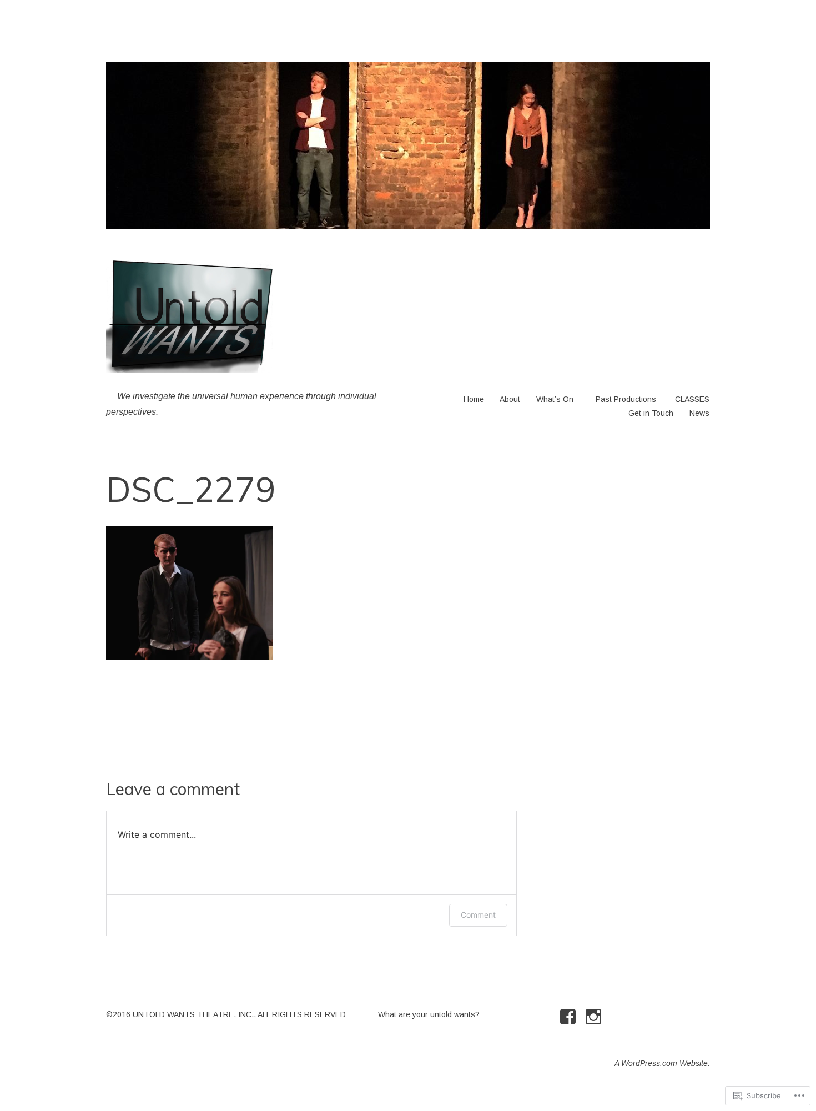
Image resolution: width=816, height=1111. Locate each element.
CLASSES (692, 399)
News (699, 413)
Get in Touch (650, 413)
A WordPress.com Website (661, 1063)
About (510, 399)
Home (474, 399)
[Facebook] (570, 1016)
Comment (478, 914)
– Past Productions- (624, 399)
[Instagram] (595, 1016)
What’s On (554, 399)
